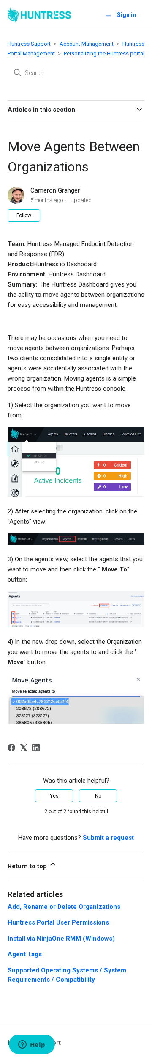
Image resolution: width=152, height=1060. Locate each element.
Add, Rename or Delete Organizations (64, 907)
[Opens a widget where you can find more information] (31, 1045)
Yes (54, 796)
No (98, 796)
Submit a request (108, 838)
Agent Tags (25, 954)
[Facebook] (11, 747)
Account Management (87, 44)
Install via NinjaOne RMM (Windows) (61, 938)
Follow (23, 215)
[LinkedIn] (36, 747)
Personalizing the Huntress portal (104, 53)
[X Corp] (23, 747)
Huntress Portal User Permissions (58, 922)
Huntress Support (29, 44)
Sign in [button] (126, 14)
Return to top (28, 866)
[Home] (39, 15)
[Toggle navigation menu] (108, 15)
